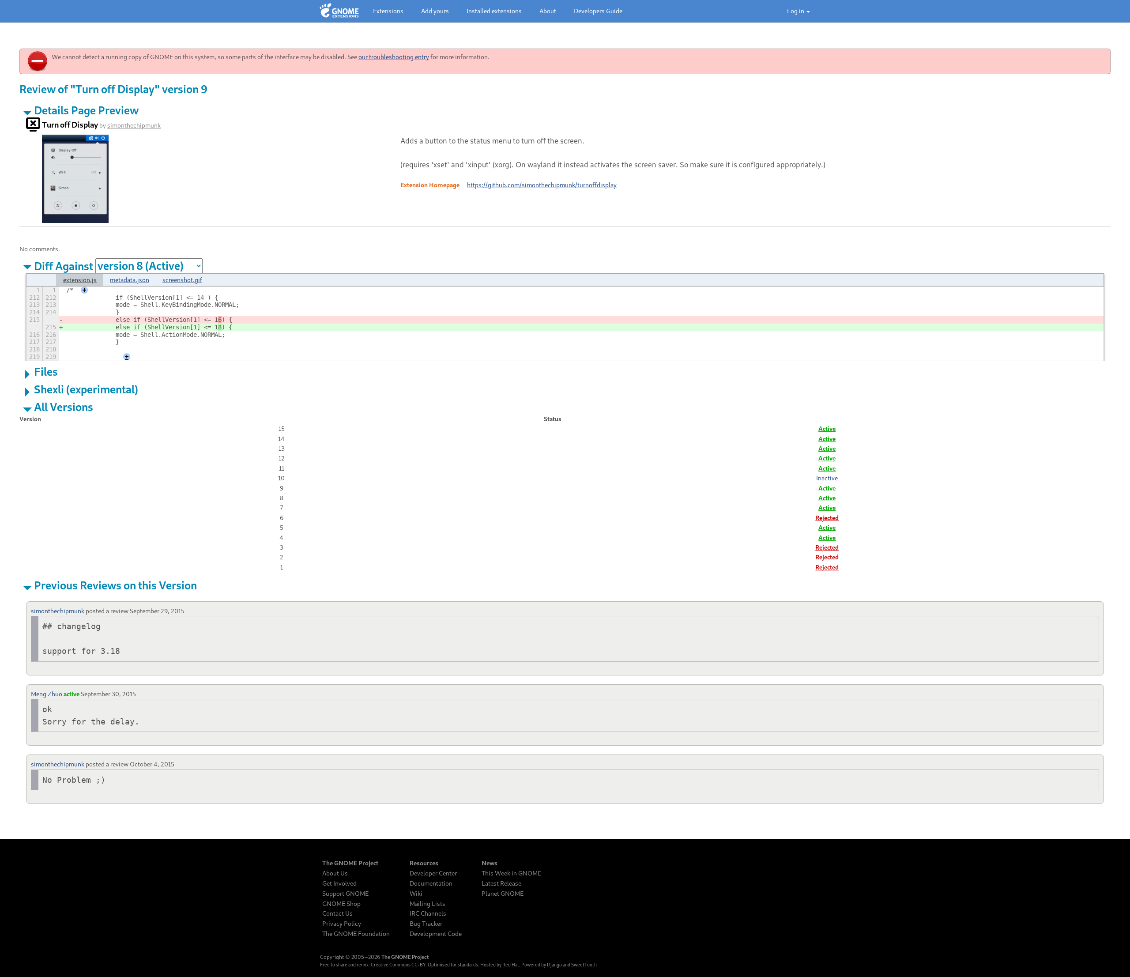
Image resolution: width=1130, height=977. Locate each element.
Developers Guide (598, 11)
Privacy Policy (341, 923)
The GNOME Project (350, 863)
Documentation (431, 883)
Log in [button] (796, 11)
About (547, 11)
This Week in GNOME (511, 873)
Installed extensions (494, 11)
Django (554, 964)
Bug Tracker (426, 923)
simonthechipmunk (134, 125)
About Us (335, 873)
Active (827, 428)
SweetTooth (584, 964)
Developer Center (433, 873)
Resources (424, 863)
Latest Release (501, 883)
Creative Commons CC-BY (398, 964)
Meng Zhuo (46, 694)
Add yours (435, 11)
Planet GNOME (503, 893)
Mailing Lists (427, 903)
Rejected (827, 517)
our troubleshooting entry (393, 56)
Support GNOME (345, 893)
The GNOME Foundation (356, 933)
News (489, 863)
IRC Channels (428, 913)
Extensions (388, 11)
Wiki (416, 893)
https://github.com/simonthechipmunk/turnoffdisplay (542, 185)
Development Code (436, 933)
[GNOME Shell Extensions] (339, 11)
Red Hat (510, 964)
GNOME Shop (341, 903)
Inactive (827, 478)
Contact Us (337, 913)
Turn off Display (70, 124)
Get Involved (339, 883)
